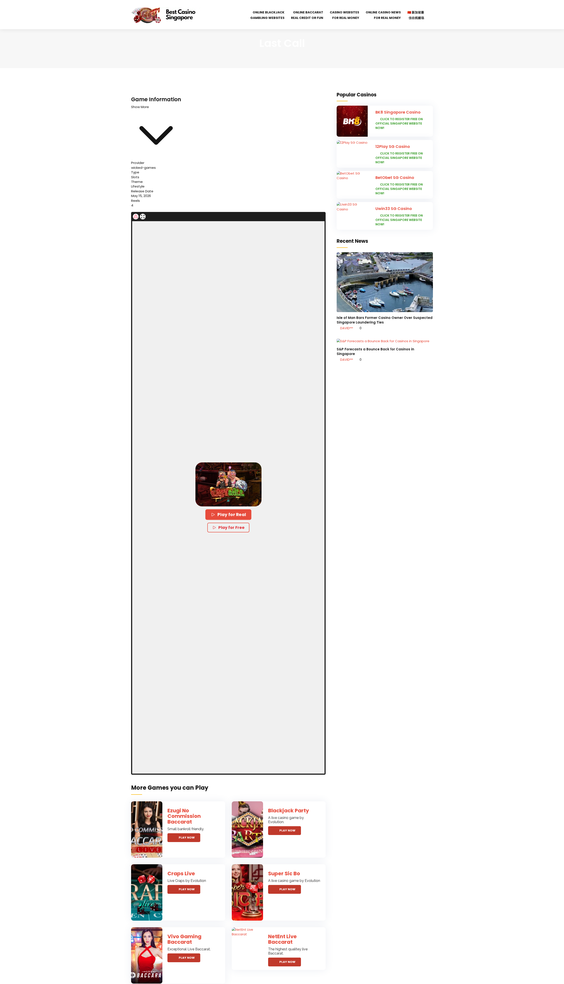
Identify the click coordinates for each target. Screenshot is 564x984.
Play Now (187, 837)
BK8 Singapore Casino (398, 112)
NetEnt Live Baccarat (282, 939)
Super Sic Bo (284, 873)
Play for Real (232, 514)
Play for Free (231, 527)
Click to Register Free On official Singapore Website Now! (399, 123)
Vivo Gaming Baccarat (184, 939)
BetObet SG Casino (394, 177)
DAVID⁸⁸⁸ (346, 328)
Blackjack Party (288, 810)
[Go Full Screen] (143, 216)
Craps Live (181, 873)
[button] (228, 484)
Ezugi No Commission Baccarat (184, 816)
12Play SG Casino (392, 146)
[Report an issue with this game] (136, 216)
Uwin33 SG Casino (393, 208)
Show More (140, 107)
